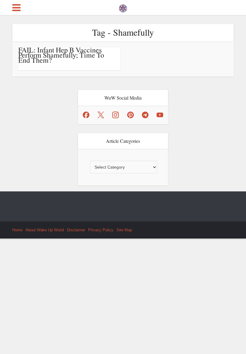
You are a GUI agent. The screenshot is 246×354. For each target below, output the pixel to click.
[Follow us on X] (101, 115)
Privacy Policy (100, 230)
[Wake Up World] (123, 7)
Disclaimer (76, 230)
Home (17, 230)
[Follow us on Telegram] (145, 115)
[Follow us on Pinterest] (130, 115)
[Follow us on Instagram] (115, 115)
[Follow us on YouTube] (160, 115)
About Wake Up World (45, 230)
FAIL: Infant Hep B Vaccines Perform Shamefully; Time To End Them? (61, 55)
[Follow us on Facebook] (86, 115)
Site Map (124, 230)
